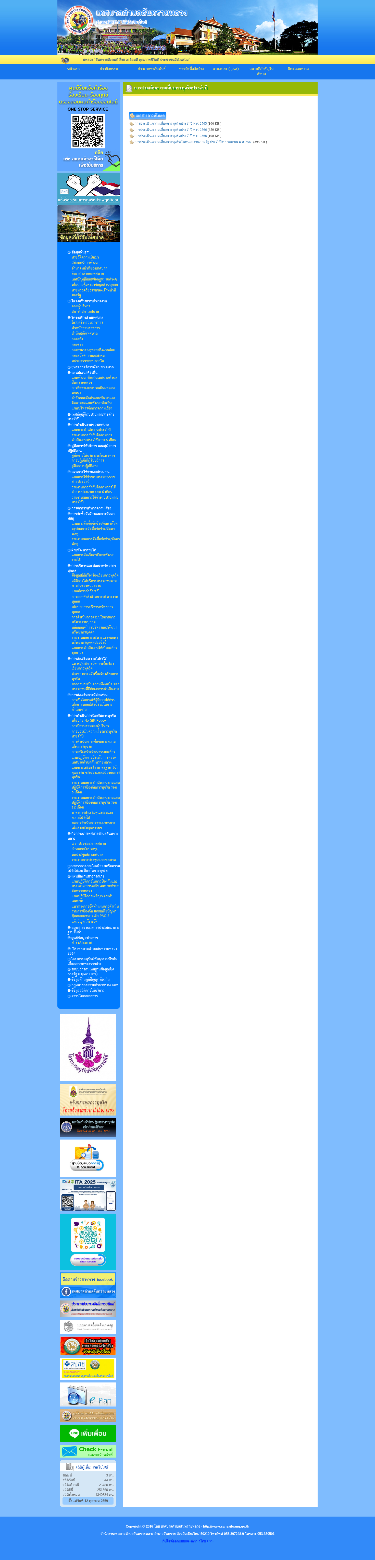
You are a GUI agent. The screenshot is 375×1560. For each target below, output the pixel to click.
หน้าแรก (73, 69)
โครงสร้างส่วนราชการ (87, 322)
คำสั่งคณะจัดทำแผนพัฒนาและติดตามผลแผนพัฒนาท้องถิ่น (94, 400)
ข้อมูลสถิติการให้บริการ (88, 990)
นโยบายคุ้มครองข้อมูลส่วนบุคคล (95, 284)
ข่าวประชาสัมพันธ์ (152, 69)
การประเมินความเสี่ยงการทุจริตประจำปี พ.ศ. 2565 (170, 123)
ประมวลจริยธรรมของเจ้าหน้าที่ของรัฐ (94, 293)
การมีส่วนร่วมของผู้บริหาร (90, 726)
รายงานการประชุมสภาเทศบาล (94, 860)
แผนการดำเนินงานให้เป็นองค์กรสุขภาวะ (94, 650)
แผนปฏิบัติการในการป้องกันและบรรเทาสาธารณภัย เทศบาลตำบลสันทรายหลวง (95, 886)
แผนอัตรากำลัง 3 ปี (85, 591)
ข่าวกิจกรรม (109, 69)
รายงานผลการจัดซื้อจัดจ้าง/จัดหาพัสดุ (96, 541)
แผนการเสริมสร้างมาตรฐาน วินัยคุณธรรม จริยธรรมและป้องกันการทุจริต (96, 773)
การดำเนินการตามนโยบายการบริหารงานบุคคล (94, 620)
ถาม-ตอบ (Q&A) (226, 69)
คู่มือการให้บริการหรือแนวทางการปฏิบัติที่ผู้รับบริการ (93, 458)
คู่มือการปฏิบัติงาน (85, 466)
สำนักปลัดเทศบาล (85, 333)
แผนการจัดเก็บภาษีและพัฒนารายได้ (93, 557)
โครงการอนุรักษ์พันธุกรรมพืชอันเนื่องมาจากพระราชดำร (92, 961)
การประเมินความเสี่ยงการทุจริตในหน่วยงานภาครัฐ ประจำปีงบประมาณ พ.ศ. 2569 (193, 142)
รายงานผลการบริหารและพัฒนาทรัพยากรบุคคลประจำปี (95, 640)
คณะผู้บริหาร (81, 306)
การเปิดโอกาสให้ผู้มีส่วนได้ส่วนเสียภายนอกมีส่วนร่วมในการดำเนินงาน (94, 705)
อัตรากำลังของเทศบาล (88, 274)
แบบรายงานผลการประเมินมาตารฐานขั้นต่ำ (94, 930)
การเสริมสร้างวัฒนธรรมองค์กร (93, 752)
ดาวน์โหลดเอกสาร (84, 996)
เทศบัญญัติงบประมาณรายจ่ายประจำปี (91, 417)
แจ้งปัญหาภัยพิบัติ (84, 921)
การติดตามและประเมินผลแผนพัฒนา (93, 390)
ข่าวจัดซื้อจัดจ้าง (191, 69)
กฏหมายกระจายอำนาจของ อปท (94, 985)
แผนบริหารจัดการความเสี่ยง (92, 408)
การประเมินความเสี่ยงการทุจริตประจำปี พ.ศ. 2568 (170, 136)
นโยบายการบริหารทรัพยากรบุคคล (92, 609)
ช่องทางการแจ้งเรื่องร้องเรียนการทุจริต (95, 676)
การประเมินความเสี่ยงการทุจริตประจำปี (94, 734)
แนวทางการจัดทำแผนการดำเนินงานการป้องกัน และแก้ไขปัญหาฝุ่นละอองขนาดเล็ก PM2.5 (95, 911)
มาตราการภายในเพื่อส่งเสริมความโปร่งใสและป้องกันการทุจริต (94, 868)
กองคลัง (77, 339)
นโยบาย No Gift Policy (89, 720)
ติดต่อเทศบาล (298, 69)
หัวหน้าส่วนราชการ (86, 328)
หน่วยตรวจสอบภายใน (88, 361)
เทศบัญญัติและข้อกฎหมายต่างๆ (94, 279)
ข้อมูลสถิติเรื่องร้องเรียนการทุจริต (95, 575)
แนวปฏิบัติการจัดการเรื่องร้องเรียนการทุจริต (93, 666)
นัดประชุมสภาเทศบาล (87, 854)
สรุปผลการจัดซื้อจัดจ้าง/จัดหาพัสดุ (93, 531)
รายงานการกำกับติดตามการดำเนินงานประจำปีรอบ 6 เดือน (94, 437)
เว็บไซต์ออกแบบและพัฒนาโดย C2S (188, 1541)
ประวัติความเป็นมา (85, 257)
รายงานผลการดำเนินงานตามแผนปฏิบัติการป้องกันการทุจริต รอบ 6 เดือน (96, 788)
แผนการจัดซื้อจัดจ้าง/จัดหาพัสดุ (95, 523)
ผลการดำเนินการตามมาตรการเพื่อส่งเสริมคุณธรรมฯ (94, 825)
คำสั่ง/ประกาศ (82, 943)
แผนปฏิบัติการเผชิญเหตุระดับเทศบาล (93, 899)
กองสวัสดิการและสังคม (88, 356)
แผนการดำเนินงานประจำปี (91, 430)
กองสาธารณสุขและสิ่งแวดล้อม (93, 350)
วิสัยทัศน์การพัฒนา (85, 263)
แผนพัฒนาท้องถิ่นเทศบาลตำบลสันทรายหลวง (94, 380)
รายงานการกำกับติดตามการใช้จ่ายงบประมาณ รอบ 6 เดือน (94, 490)
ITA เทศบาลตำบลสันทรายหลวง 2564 (92, 951)
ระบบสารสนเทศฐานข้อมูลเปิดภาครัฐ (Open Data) (91, 972)
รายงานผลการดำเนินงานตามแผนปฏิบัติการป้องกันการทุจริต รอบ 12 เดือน (96, 803)
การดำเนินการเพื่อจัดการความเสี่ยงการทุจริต (94, 744)
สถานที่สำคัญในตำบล (261, 72)
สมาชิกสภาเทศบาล (85, 311)
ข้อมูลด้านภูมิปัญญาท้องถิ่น (90, 979)
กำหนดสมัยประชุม (85, 849)
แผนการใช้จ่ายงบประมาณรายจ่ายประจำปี (93, 479)
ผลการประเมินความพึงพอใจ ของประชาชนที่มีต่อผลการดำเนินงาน (95, 687)
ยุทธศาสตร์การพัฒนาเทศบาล (92, 367)
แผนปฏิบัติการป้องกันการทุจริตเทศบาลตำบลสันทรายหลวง (94, 760)
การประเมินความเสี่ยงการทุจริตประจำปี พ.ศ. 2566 (170, 130)
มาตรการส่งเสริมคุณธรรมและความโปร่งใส (93, 815)
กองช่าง (77, 345)
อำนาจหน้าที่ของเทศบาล (89, 268)
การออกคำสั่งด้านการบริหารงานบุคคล (95, 599)
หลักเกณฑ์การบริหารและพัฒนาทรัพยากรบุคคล (94, 630)
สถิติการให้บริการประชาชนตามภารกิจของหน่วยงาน (94, 583)
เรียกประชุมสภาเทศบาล (89, 843)
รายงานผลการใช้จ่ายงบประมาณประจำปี (95, 500)
